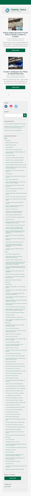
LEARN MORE (7, 486)
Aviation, (10, 40)
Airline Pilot (20, 40)
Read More (15, 50)
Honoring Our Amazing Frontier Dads (12, 130)
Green (6, 251)
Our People (7, 140)
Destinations (8, 322)
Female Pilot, (15, 40)
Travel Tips (7, 282)
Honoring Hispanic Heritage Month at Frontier (15, 123)
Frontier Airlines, (10, 77)
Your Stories (7, 437)
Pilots (23, 77)
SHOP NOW (12, 478)
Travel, (20, 77)
